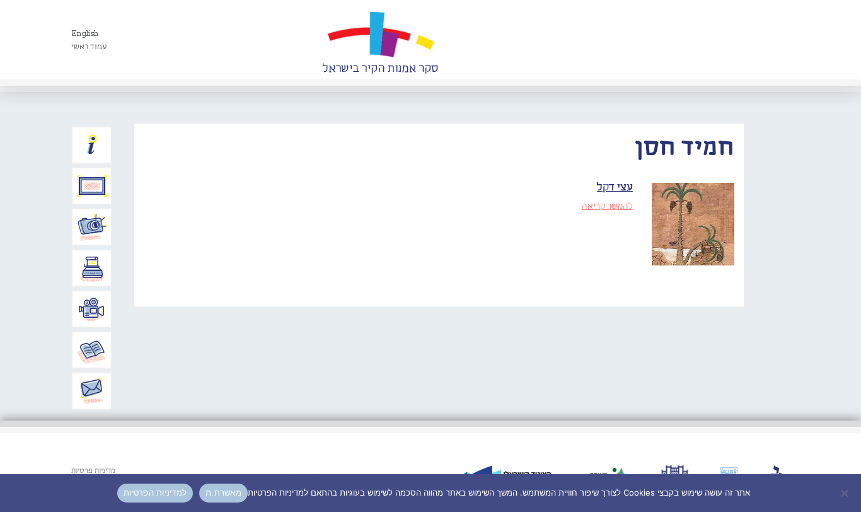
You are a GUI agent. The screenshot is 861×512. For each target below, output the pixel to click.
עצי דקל (615, 188)
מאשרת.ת (223, 492)
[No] (845, 493)
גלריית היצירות (92, 186)
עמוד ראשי (89, 47)
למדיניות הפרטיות (155, 492)
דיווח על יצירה (92, 227)
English (84, 33)
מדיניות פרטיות (93, 471)
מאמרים (92, 350)
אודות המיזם (92, 145)
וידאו (92, 309)
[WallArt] (380, 39)
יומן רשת (92, 268)
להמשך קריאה (607, 206)
